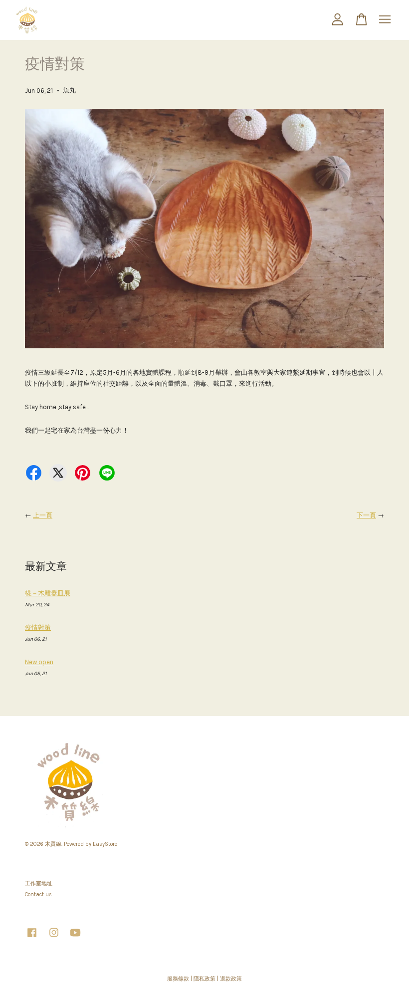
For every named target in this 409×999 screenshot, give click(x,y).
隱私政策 (204, 979)
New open (39, 662)
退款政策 (231, 979)
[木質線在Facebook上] (32, 938)
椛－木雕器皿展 (47, 593)
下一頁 (366, 515)
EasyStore (105, 844)
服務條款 (178, 979)
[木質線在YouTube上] (75, 938)
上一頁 (42, 515)
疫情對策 (38, 627)
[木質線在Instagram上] (54, 938)
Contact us (38, 894)
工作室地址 (38, 883)
